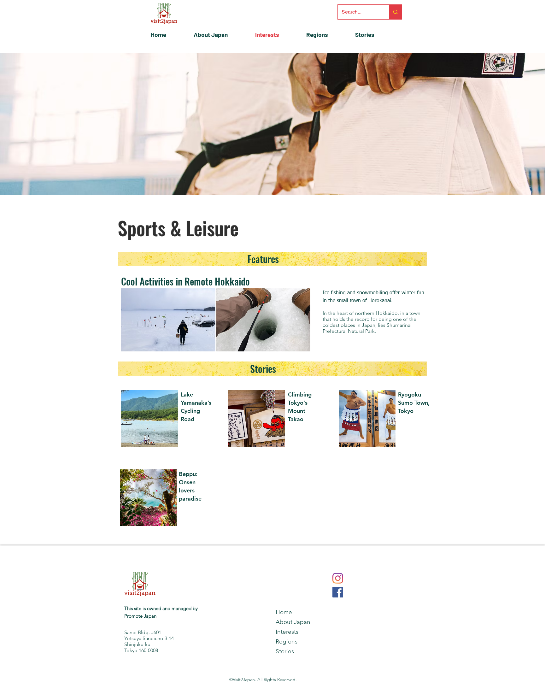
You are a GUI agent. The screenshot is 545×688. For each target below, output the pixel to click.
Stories (263, 369)
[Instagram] (337, 578)
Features (263, 259)
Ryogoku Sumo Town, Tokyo (414, 403)
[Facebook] (337, 592)
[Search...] (395, 12)
